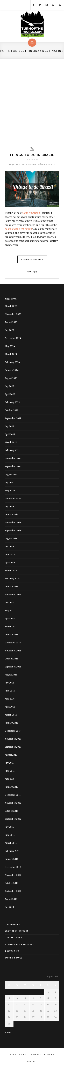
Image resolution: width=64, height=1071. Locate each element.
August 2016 (11, 674)
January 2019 (11, 514)
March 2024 (11, 354)
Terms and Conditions (41, 1054)
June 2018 (10, 554)
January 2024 (11, 370)
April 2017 (10, 618)
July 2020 (9, 482)
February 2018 (12, 578)
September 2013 (13, 891)
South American (31, 213)
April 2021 (10, 434)
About (22, 1054)
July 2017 (9, 602)
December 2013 (13, 867)
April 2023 (10, 394)
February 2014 (12, 851)
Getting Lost (13, 938)
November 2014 (13, 803)
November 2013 (13, 875)
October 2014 (11, 811)
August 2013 (11, 899)
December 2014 (13, 795)
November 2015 (13, 739)
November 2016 (13, 650)
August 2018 (11, 538)
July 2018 (9, 546)
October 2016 (11, 658)
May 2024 (10, 346)
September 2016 (13, 666)
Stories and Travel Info (20, 944)
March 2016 (11, 714)
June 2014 (10, 835)
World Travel (13, 958)
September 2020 (13, 466)
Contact (32, 1062)
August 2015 (11, 755)
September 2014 (13, 819)
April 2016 (10, 706)
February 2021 (12, 450)
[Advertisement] (32, 103)
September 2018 (13, 530)
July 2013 (9, 907)
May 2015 (10, 779)
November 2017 (13, 594)
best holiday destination (18, 229)
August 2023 (11, 378)
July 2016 (9, 682)
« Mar (8, 1032)
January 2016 (11, 723)
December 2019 (13, 498)
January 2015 (11, 787)
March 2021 (11, 442)
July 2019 (9, 506)
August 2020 (11, 474)
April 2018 (10, 562)
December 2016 (13, 642)
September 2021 (13, 418)
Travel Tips (14, 164)
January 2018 (11, 586)
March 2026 (11, 306)
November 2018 (13, 522)
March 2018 (11, 570)
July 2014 (9, 827)
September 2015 (13, 747)
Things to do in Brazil (32, 155)
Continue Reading (32, 259)
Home (13, 1054)
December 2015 (13, 731)
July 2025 (9, 330)
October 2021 (11, 410)
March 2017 (11, 626)
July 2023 (9, 386)
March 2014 (11, 843)
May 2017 (9, 610)
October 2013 (11, 883)
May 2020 (10, 490)
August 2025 (11, 322)
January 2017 (11, 634)
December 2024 (13, 338)
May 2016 (10, 698)
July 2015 (9, 763)
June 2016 (10, 690)
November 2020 (13, 458)
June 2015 (10, 771)
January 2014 (11, 859)
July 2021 (9, 426)
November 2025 (13, 314)
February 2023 (12, 402)
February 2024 (12, 362)
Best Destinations (17, 931)
